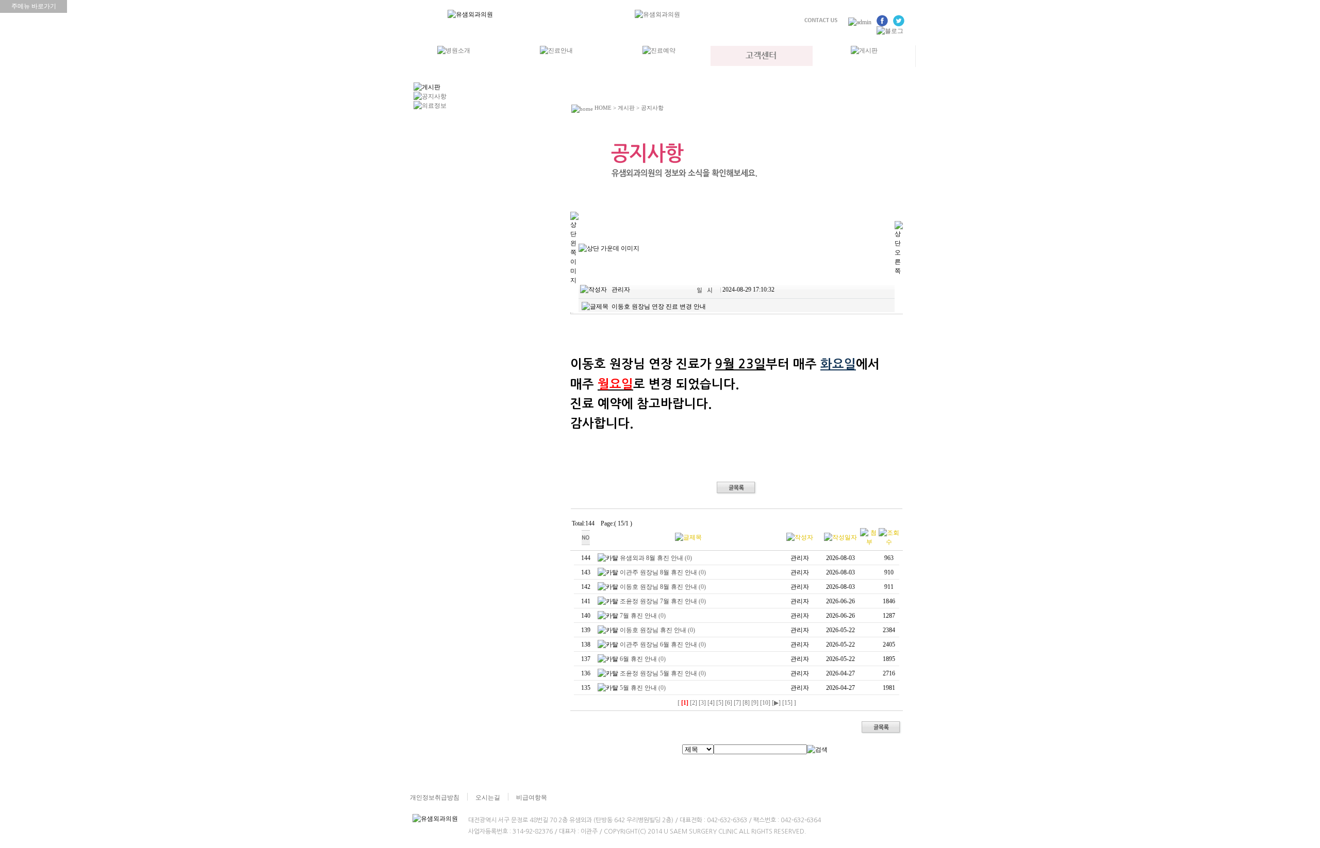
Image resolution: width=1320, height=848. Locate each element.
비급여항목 (531, 797)
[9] (754, 702)
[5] (719, 702)
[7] (737, 702)
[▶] (776, 702)
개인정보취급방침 (434, 797)
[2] (693, 702)
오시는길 (487, 797)
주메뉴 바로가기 (33, 6)
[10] (765, 702)
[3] (702, 702)
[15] (787, 702)
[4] (711, 702)
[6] (728, 702)
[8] (746, 702)
